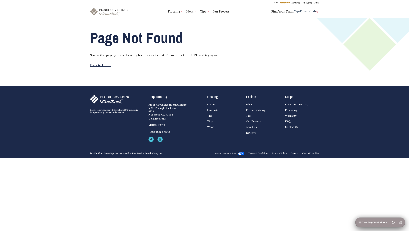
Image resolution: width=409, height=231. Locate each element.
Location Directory (296, 104)
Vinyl (210, 121)
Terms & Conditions (258, 153)
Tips (203, 11)
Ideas (190, 11)
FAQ (317, 3)
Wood (210, 127)
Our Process (221, 11)
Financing (291, 110)
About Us (307, 3)
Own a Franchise (310, 153)
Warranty (291, 116)
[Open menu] (400, 222)
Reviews (251, 133)
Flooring (174, 11)
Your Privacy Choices (225, 153)
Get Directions (157, 119)
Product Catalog (255, 110)
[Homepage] (116, 99)
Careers (294, 153)
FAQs (288, 121)
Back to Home (100, 65)
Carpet (211, 104)
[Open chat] (393, 222)
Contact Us (291, 127)
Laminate (212, 110)
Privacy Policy (279, 153)
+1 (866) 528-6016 (159, 132)
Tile (209, 116)
